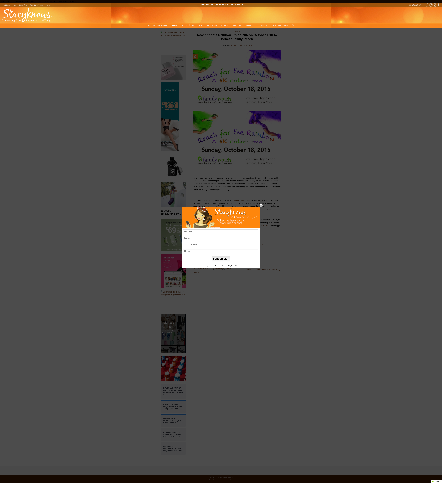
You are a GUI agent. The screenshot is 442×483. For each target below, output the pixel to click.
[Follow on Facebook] (427, 5)
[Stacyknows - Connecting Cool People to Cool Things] (28, 15)
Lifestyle (184, 25)
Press (14, 5)
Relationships (211, 25)
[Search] (293, 25)
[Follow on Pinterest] (438, 5)
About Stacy (6, 5)
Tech (256, 25)
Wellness (265, 25)
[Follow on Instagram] (431, 5)
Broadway (162, 25)
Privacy (226, 270)
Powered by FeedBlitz (230, 266)
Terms (220, 270)
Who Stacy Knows (281, 25)
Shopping (225, 25)
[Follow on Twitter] (434, 5)
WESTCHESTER (206, 5)
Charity (173, 25)
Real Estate (196, 25)
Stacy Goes (23, 5)
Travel (248, 25)
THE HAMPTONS (222, 5)
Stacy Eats (237, 25)
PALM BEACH (237, 5)
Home (48, 5)
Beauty (151, 25)
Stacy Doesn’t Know (36, 5)
